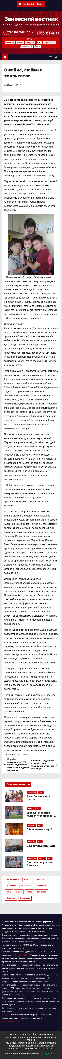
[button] (56, 57)
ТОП (40, 792)
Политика (6, 1014)
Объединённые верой (39, 829)
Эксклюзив (25, 898)
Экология (11, 898)
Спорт (29, 892)
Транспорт (41, 892)
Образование (49, 42)
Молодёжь (30, 42)
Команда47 (40, 879)
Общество (9, 42)
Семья (38, 46)
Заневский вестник (31, 19)
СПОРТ (30, 809)
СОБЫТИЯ (32, 792)
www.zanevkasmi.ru (11, 1021)
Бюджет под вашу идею (41, 845)
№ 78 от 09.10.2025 (20, 955)
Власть (20, 42)
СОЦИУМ (31, 825)
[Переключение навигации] (50, 57)
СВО (39, 42)
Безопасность (26, 46)
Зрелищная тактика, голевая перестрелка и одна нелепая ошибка (40, 815)
